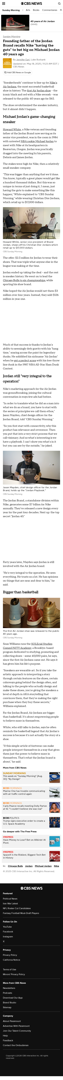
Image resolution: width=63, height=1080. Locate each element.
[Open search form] (59, 3)
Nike (56, 866)
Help (5, 1036)
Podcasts (7, 993)
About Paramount (12, 1021)
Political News (10, 899)
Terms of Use (9, 969)
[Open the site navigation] (11, 3)
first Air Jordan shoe (39, 90)
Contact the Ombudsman (16, 1045)
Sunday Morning (11, 10)
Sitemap (7, 1007)
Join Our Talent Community (17, 1031)
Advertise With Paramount (16, 1026)
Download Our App (13, 998)
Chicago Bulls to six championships (24, 280)
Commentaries (49, 10)
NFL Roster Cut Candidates (17, 908)
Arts (28, 10)
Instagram (8, 936)
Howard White (12, 129)
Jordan (29, 866)
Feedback (8, 1040)
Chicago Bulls (15, 866)
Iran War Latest (10, 903)
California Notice (11, 960)
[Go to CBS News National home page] (31, 3)
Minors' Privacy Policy (14, 974)
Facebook (8, 931)
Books (36, 10)
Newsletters (9, 988)
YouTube (7, 927)
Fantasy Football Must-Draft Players (21, 913)
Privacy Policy (10, 955)
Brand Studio (9, 1002)
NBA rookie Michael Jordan (37, 141)
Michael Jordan (43, 866)
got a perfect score (25, 360)
